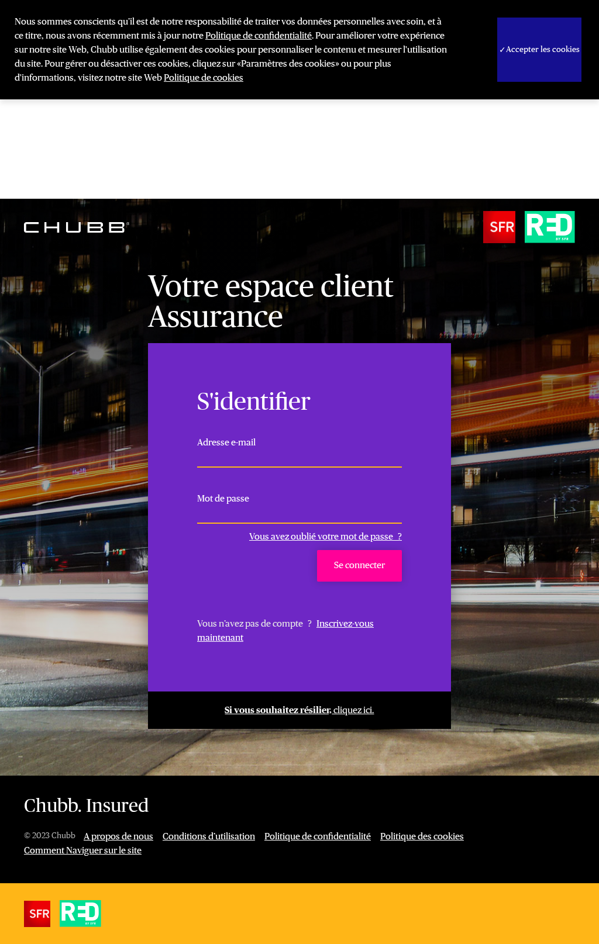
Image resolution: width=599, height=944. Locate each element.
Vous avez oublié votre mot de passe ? (325, 536)
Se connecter (359, 565)
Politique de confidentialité (258, 35)
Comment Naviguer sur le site (83, 850)
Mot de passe (223, 498)
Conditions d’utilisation (209, 836)
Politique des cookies (422, 836)
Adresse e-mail (226, 442)
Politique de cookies (203, 77)
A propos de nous (118, 836)
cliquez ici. (299, 710)
